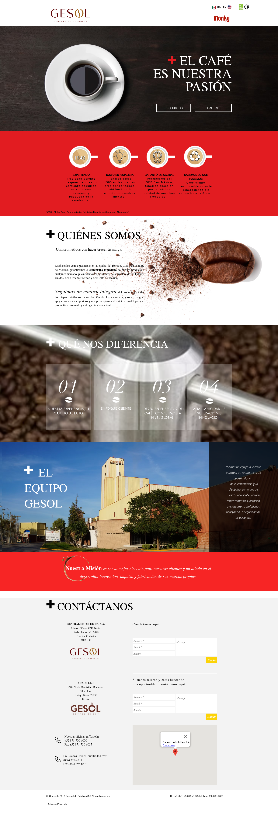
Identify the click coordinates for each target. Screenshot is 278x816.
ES (219, 7)
